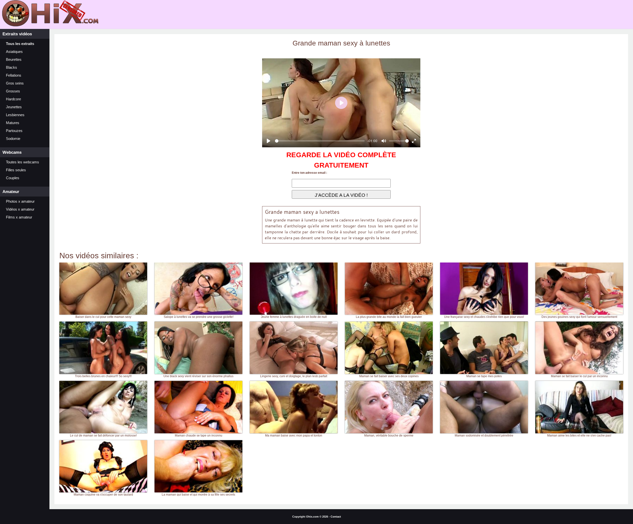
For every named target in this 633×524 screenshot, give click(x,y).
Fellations (13, 75)
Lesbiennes (15, 115)
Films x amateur (19, 217)
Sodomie (13, 139)
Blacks (11, 67)
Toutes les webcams (22, 162)
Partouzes (14, 131)
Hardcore (13, 99)
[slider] (320, 140)
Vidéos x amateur (20, 209)
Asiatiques (14, 52)
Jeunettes (14, 107)
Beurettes (14, 60)
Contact (336, 516)
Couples (12, 178)
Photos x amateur (20, 201)
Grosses (13, 91)
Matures (12, 123)
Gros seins (15, 83)
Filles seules (16, 170)
